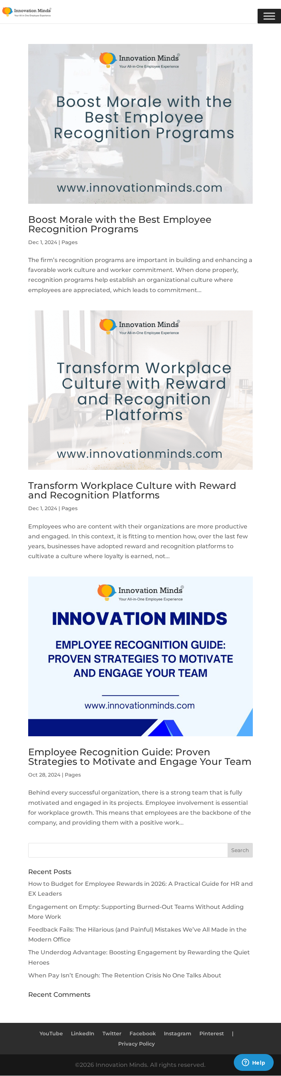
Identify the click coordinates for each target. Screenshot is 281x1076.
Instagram (177, 1033)
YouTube (51, 1033)
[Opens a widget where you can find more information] (253, 1063)
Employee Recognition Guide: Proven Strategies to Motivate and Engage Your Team (139, 756)
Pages (69, 242)
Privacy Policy (136, 1043)
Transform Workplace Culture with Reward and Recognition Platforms (132, 490)
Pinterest (211, 1033)
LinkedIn (82, 1033)
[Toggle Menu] (269, 16)
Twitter (111, 1033)
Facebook (143, 1033)
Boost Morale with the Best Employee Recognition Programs (119, 224)
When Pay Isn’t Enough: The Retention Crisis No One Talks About (124, 975)
